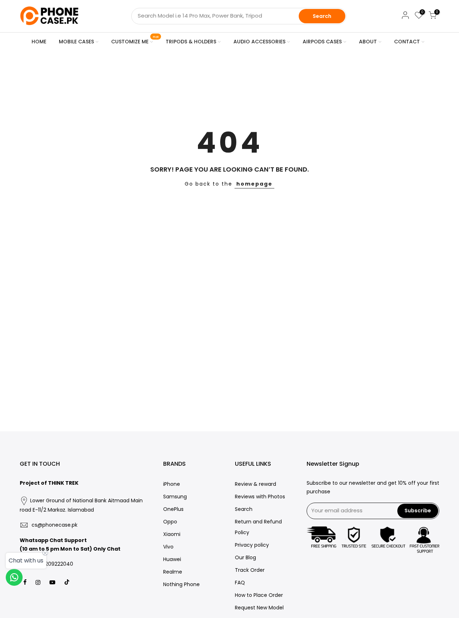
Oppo (170, 521)
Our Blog (245, 557)
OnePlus (173, 509)
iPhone (171, 484)
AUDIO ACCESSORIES (259, 41)
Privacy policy (252, 544)
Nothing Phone (181, 584)
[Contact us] (14, 577)
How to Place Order (259, 595)
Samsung (175, 496)
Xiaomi (171, 534)
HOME (39, 41)
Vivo (168, 546)
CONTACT (407, 41)
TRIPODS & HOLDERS (191, 41)
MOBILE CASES (76, 41)
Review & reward (255, 484)
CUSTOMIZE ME (135, 40)
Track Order (250, 570)
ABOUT (368, 41)
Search (322, 16)
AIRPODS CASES (322, 41)
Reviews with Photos (260, 496)
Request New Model (259, 607)
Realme (172, 571)
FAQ (240, 582)
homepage (254, 183)
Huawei (172, 559)
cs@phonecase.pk (54, 524)
